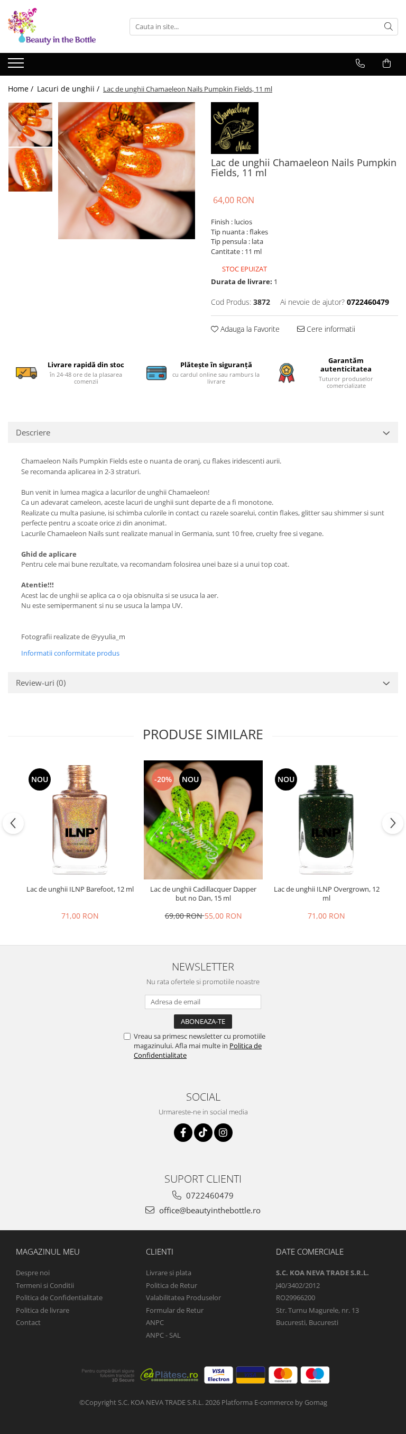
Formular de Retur (175, 1310)
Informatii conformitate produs (70, 653)
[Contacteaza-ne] (360, 63)
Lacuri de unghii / (69, 89)
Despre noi (33, 1272)
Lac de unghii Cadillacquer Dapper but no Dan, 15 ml (203, 894)
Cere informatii (329, 329)
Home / (21, 89)
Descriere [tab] (33, 432)
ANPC (155, 1322)
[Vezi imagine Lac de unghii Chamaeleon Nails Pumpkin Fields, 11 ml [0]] (30, 125)
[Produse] (17, 66)
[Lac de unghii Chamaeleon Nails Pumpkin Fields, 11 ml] (126, 170)
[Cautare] (388, 26)
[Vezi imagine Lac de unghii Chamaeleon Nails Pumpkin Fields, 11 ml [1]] (30, 170)
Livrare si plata (168, 1272)
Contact (28, 1322)
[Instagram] (223, 1132)
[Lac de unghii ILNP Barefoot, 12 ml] (80, 819)
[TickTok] (203, 1132)
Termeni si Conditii (45, 1285)
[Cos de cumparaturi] (386, 63)
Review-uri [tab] (41, 682)
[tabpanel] (126, 170)
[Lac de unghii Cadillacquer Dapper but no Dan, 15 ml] (203, 819)
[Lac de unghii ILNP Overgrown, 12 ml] (326, 819)
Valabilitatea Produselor (183, 1297)
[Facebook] (183, 1132)
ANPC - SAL (163, 1335)
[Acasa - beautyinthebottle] (61, 26)
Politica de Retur (171, 1285)
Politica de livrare (42, 1310)
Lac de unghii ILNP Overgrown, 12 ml (327, 894)
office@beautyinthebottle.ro (209, 1210)
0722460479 (209, 1195)
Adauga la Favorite (249, 329)
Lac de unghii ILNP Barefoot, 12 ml (80, 889)
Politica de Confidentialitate (59, 1297)
